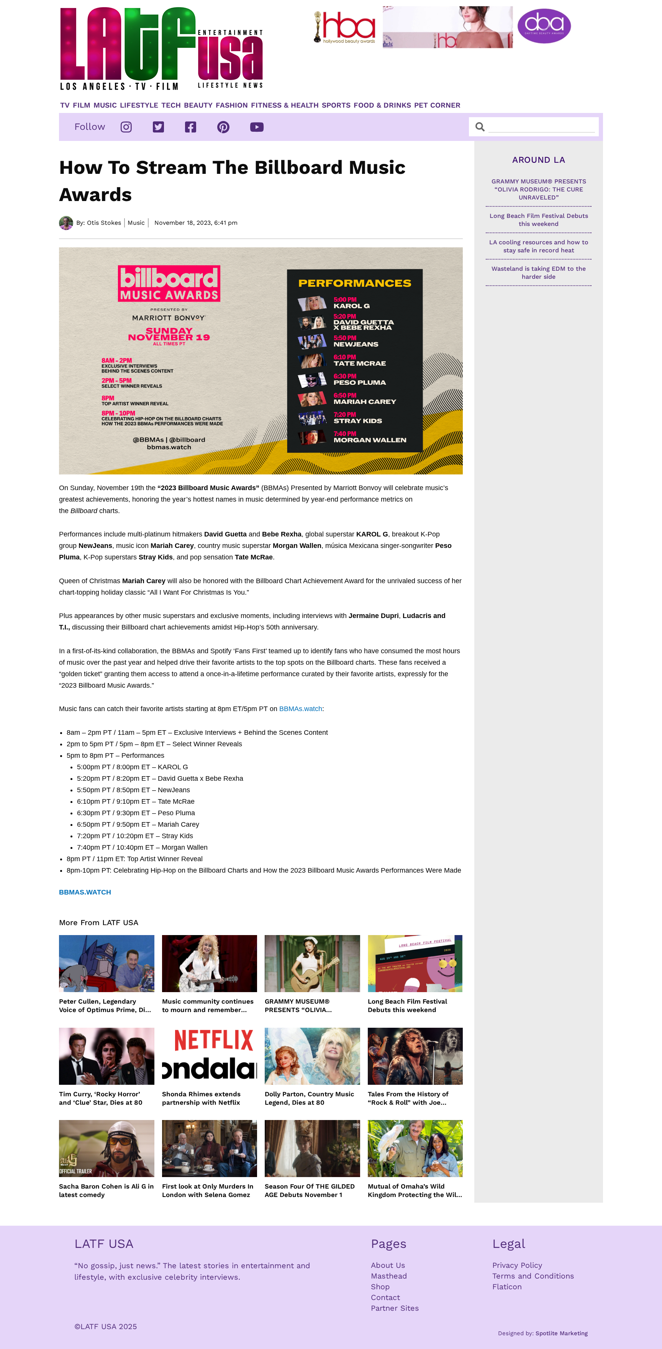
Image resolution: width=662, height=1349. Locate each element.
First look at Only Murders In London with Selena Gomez (208, 1190)
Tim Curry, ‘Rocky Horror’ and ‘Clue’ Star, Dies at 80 (101, 1098)
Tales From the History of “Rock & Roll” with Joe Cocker (408, 1098)
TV (65, 105)
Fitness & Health (285, 105)
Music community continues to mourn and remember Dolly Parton (208, 1005)
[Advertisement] (448, 71)
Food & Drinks (382, 105)
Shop (380, 1286)
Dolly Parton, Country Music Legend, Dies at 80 (309, 1098)
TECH (171, 105)
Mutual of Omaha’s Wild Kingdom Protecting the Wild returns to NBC (414, 1190)
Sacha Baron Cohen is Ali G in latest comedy (106, 1190)
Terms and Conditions (533, 1275)
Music (105, 105)
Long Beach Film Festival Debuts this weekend (407, 1005)
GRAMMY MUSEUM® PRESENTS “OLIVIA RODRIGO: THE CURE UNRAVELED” (298, 1005)
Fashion (232, 105)
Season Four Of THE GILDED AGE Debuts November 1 (310, 1190)
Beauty (198, 105)
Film (81, 105)
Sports (336, 105)
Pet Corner (437, 105)
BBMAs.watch (300, 709)
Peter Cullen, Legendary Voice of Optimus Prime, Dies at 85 (105, 1005)
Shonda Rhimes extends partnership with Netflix (201, 1098)
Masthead (389, 1275)
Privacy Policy (517, 1265)
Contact (385, 1297)
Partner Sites (395, 1308)
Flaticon (507, 1286)
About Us (388, 1265)
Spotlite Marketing (562, 1333)
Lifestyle (139, 105)
